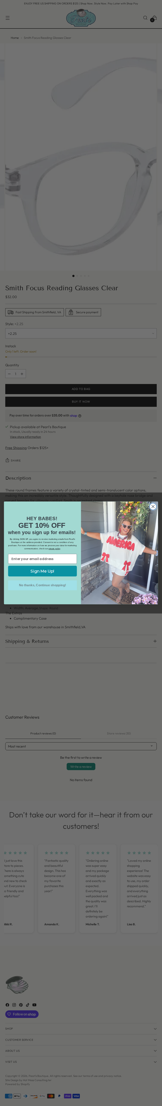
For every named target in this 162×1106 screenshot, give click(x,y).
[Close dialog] (153, 506)
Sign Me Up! (42, 571)
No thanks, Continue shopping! (42, 585)
